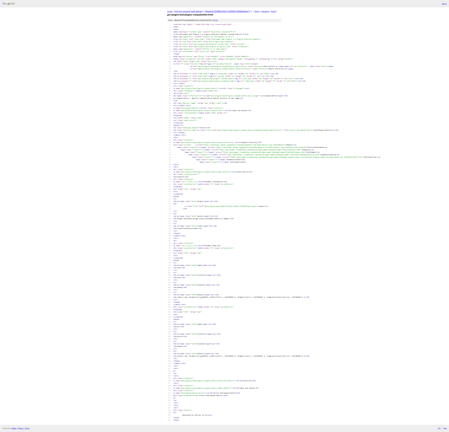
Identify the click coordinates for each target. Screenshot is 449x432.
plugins (265, 11)
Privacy (20, 428)
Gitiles (14, 428)
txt (439, 428)
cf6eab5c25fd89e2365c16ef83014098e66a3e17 (227, 11)
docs (257, 11)
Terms (27, 428)
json (445, 428)
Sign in (444, 4)
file (215, 20)
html (273, 11)
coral (169, 11)
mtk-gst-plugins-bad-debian (188, 11)
